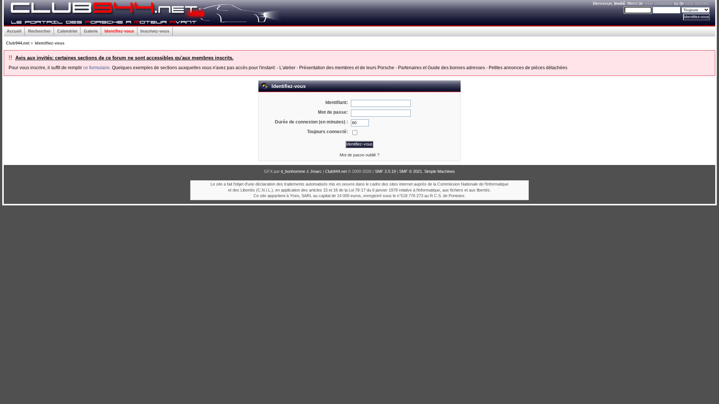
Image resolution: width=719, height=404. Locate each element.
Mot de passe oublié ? (359, 155)
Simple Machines (439, 171)
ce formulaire (96, 67)
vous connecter (658, 3)
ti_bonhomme (293, 171)
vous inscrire (697, 3)
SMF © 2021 (410, 171)
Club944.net (336, 171)
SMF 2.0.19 (385, 171)
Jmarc (316, 171)
